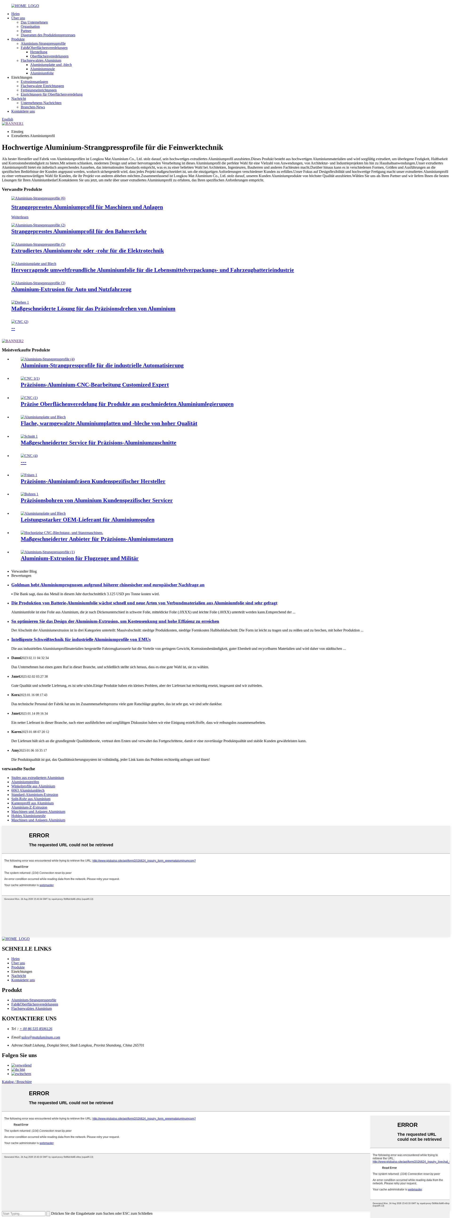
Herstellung (38, 52)
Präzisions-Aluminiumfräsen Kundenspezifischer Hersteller (93, 481)
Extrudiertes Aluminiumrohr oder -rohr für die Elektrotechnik (87, 251)
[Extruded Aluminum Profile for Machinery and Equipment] (38, 198)
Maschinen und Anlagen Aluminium (38, 812)
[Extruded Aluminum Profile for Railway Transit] (38, 225)
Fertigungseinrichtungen (39, 90)
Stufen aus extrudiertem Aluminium (37, 778)
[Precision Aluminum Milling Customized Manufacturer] (29, 475)
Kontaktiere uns (23, 111)
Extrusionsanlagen (34, 82)
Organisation (30, 26)
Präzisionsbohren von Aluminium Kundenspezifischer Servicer (97, 500)
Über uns (18, 18)
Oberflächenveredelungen (49, 56)
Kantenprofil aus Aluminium (32, 803)
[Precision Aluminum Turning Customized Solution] (20, 302)
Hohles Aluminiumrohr (28, 816)
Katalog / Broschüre (17, 1082)
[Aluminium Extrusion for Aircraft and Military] (48, 552)
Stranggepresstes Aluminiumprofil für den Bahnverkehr (79, 231)
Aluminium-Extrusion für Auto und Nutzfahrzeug (71, 289)
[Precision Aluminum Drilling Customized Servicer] (29, 494)
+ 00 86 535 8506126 (36, 1029)
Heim (15, 14)
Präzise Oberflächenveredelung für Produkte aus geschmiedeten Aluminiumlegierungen (127, 404)
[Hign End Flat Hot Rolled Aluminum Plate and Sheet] (43, 417)
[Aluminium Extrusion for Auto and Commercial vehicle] (38, 283)
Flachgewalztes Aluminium (41, 60)
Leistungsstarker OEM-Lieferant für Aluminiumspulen (87, 520)
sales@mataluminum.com (40, 1037)
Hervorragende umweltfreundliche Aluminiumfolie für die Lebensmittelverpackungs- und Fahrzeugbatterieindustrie (152, 270)
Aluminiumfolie (42, 73)
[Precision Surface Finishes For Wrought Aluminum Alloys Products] (29, 398)
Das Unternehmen (34, 22)
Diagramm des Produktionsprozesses (48, 35)
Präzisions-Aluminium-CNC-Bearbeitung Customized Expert (95, 385)
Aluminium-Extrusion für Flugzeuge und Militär (80, 558)
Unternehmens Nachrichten (41, 103)
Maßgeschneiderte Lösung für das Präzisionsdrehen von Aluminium (93, 309)
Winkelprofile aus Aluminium (33, 786)
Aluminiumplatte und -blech (51, 65)
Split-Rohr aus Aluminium (30, 799)
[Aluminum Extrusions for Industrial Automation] (48, 359)
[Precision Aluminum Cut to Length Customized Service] (29, 436)
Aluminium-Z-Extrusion (29, 807)
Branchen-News (33, 107)
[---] (29, 456)
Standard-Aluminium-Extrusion (34, 795)
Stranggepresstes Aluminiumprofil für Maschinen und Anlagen (87, 207)
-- (13, 328)
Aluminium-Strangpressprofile (43, 43)
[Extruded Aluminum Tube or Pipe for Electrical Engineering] (38, 244)
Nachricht (18, 99)
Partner (26, 31)
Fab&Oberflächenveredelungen (44, 48)
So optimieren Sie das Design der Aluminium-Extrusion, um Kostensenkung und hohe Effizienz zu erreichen (115, 621)
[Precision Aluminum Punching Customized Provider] (62, 533)
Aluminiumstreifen (25, 782)
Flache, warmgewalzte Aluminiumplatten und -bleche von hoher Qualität (109, 423)
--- (23, 462)
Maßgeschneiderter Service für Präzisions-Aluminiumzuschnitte (98, 443)
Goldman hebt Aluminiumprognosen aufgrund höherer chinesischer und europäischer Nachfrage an (108, 584)
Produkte (18, 39)
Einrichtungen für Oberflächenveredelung (52, 94)
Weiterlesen (19, 217)
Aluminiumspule (42, 69)
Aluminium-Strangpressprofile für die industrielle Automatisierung (102, 365)
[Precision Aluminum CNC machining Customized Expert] (30, 378)
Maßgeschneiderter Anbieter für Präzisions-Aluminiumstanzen (97, 539)
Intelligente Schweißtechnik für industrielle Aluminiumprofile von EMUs (81, 639)
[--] (19, 322)
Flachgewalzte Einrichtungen (42, 86)
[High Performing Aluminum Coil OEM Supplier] (43, 513)
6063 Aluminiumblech (27, 790)
